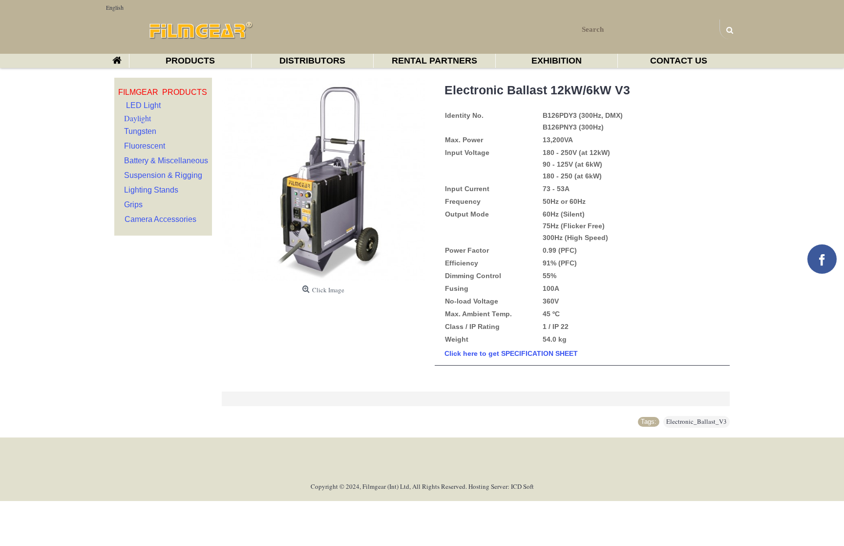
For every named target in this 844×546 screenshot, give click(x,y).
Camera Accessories (160, 219)
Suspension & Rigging (163, 175)
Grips (133, 204)
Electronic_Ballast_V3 (696, 421)
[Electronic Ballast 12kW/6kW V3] (323, 179)
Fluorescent (144, 146)
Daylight (137, 118)
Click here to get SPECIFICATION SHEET (511, 353)
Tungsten (140, 131)
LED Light (143, 105)
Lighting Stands (151, 190)
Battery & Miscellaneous (166, 160)
